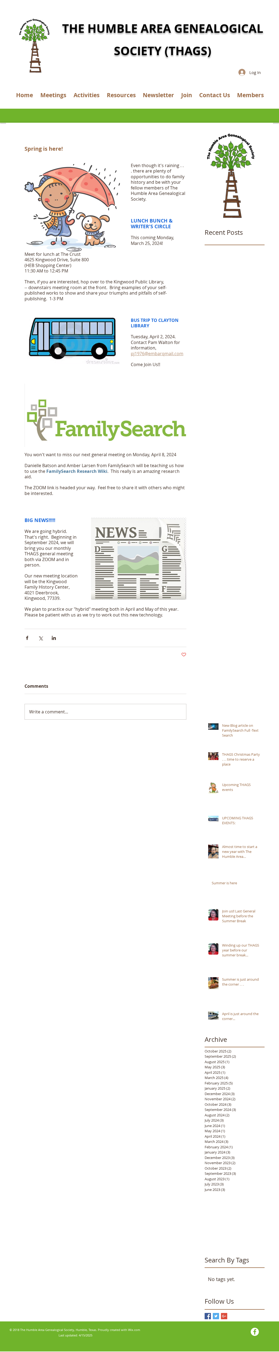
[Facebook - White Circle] (255, 1332)
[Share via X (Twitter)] (40, 638)
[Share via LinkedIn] (53, 638)
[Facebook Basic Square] (208, 1316)
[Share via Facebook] (27, 638)
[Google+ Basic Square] (224, 1316)
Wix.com (134, 1330)
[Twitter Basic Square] (216, 1316)
